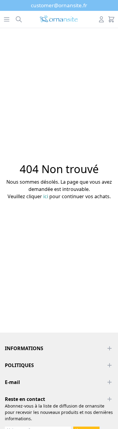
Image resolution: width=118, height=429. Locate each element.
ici (45, 196)
